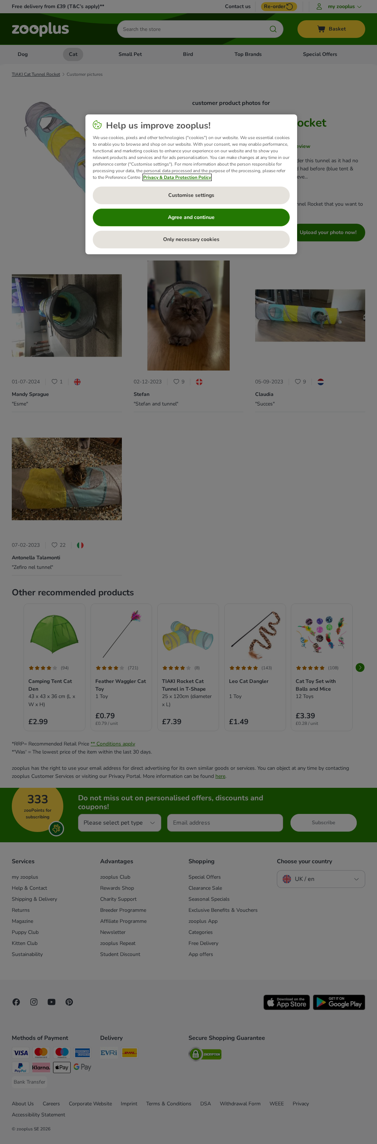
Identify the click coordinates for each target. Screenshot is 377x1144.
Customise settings (191, 195)
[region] (191, 184)
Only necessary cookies (191, 239)
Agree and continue (191, 217)
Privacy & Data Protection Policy (177, 177)
